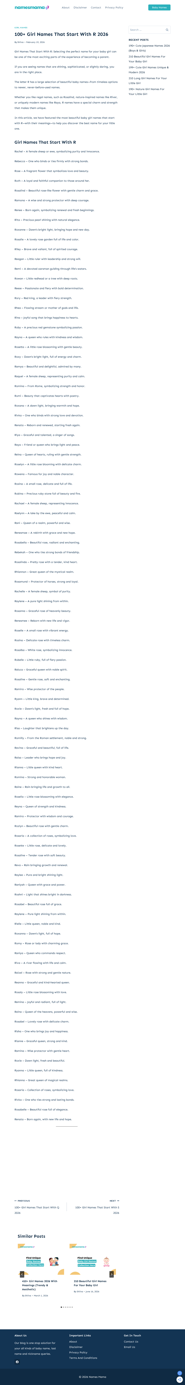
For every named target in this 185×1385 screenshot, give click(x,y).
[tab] (61, 1307)
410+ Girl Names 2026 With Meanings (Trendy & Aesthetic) (39, 1285)
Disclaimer (80, 7)
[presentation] (41, 1259)
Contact (96, 7)
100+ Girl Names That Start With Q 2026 (36, 1207)
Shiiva (20, 42)
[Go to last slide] (22, 1274)
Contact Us (131, 1341)
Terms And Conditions (83, 1357)
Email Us (129, 1347)
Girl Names (20, 27)
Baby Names (159, 7)
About (66, 7)
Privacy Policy (114, 7)
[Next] (111, 1274)
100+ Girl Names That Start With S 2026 (97, 1207)
